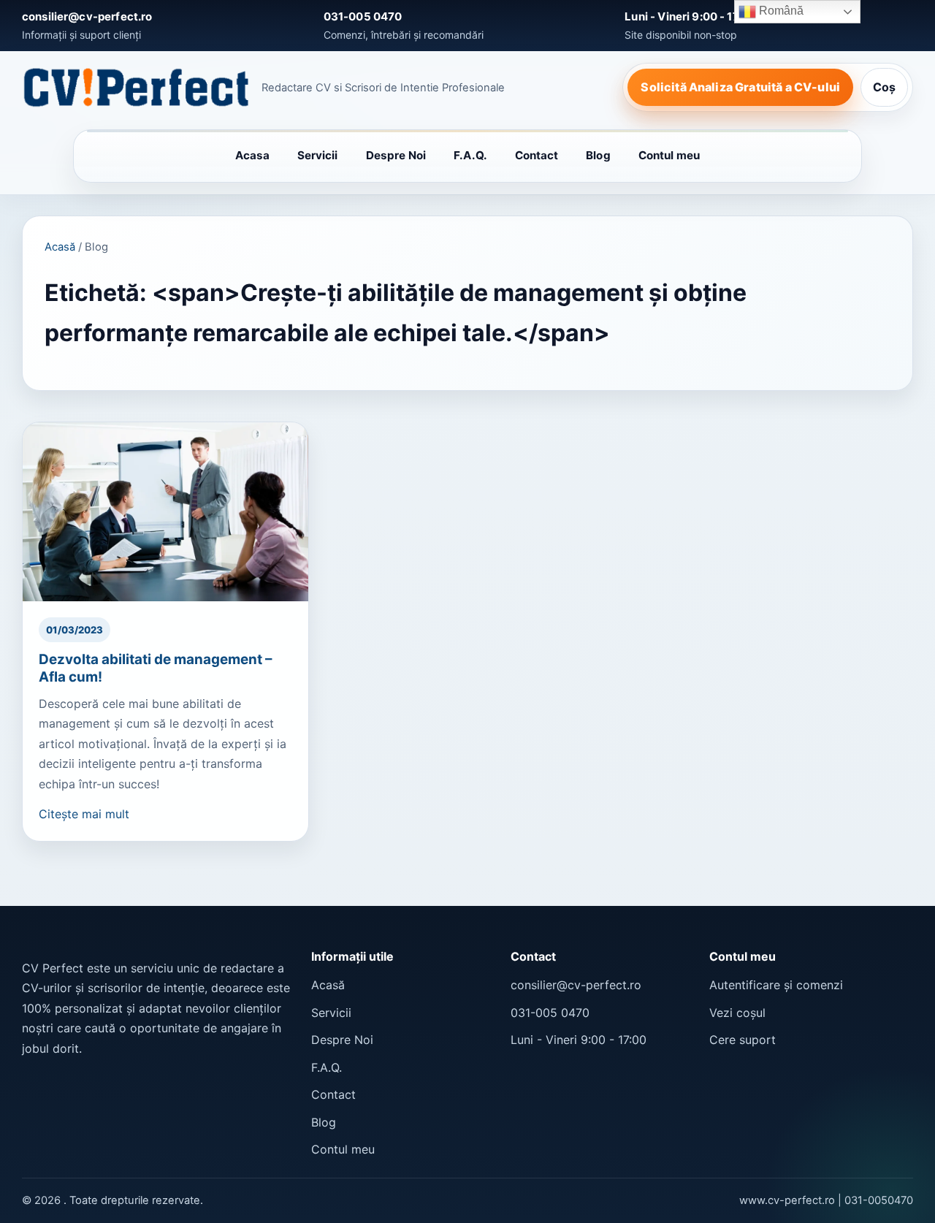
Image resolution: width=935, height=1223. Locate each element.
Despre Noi (396, 155)
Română (780, 10)
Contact (537, 155)
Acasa (252, 155)
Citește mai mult (84, 814)
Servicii (317, 155)
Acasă (60, 247)
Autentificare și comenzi (776, 985)
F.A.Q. (470, 155)
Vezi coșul (737, 1012)
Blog (598, 155)
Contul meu (669, 155)
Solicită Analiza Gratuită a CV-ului (740, 87)
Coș (884, 87)
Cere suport (742, 1039)
